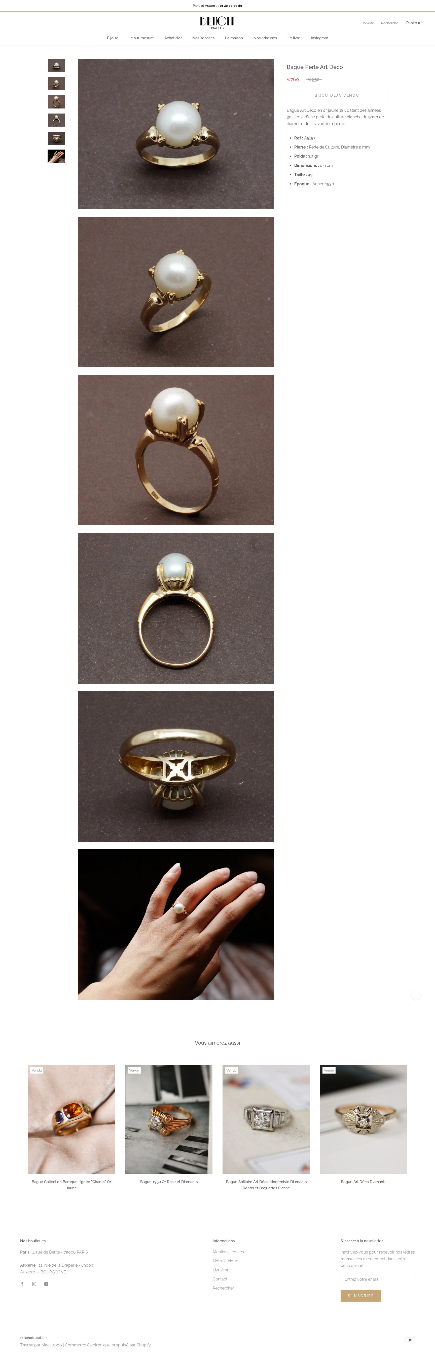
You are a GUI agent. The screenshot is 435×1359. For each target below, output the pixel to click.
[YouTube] (46, 1283)
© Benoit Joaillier (33, 1338)
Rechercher (223, 1288)
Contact (220, 1279)
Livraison (221, 1270)
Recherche (389, 23)
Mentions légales (228, 1252)
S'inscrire (361, 1296)
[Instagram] (34, 1283)
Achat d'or (173, 38)
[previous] (15, 1126)
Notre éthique (225, 1261)
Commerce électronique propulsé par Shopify (108, 1345)
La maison (234, 38)
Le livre (293, 38)
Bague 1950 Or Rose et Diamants (169, 1182)
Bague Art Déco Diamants (363, 1182)
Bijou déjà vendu (337, 95)
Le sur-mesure (141, 38)
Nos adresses (265, 38)
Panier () (414, 23)
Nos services (203, 38)
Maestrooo (52, 1345)
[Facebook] (22, 1283)
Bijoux (112, 38)
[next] (419, 1126)
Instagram (319, 38)
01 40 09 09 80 (231, 6)
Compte (367, 23)
